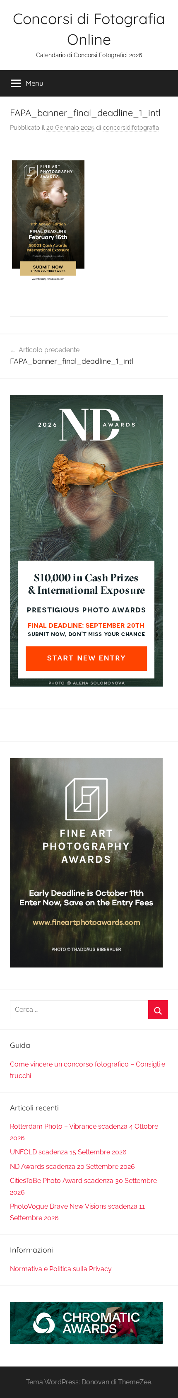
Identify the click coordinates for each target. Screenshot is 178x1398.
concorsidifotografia (131, 127)
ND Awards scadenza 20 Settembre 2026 (72, 1167)
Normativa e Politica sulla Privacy (61, 1269)
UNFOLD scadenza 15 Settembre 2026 (68, 1152)
